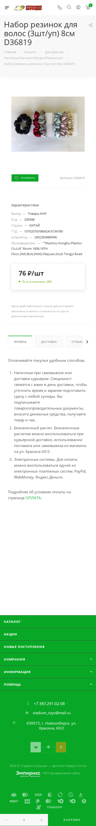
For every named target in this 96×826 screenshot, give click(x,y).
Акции (10, 634)
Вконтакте (35, 747)
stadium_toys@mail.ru (52, 712)
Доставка (49, 342)
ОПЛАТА (33, 497)
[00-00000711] (48, 123)
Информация (17, 672)
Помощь (12, 684)
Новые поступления (24, 646)
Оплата (20, 342)
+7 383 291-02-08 (49, 704)
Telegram (48, 747)
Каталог (12, 621)
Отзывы (78, 342)
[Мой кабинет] (78, 7)
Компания (14, 659)
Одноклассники (60, 747)
